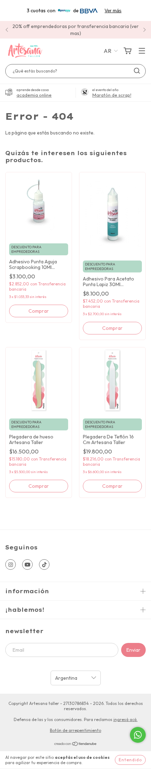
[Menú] (141, 51)
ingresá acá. (125, 719)
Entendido (130, 759)
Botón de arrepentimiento (75, 730)
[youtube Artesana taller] (27, 564)
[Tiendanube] (76, 744)
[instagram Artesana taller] (10, 564)
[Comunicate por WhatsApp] (138, 735)
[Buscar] (137, 70)
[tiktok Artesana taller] (44, 564)
